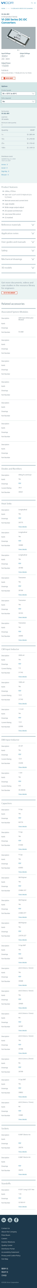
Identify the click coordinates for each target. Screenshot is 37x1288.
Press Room (5, 1235)
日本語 (4, 1275)
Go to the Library (9, 293)
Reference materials (11, 225)
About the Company (9, 1232)
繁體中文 (4, 1269)
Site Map (4, 1259)
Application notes (9, 233)
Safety (4, 250)
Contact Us (5, 1228)
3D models (6, 267)
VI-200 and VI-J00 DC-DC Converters (22, 8)
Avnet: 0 (4, 168)
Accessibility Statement (10, 1252)
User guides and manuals (13, 242)
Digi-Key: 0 (5, 171)
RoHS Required (6, 98)
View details (22, 527)
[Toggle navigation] (35, 3)
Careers (4, 1239)
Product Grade (6, 90)
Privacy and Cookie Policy (10, 1256)
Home (3, 8)
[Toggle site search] (32, 3)
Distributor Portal (8, 1249)
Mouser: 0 (5, 175)
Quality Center (6, 1245)
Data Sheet (9, 78)
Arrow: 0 (4, 164)
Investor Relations (8, 1242)
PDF (19, 483)
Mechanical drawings (11, 259)
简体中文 (4, 1272)
